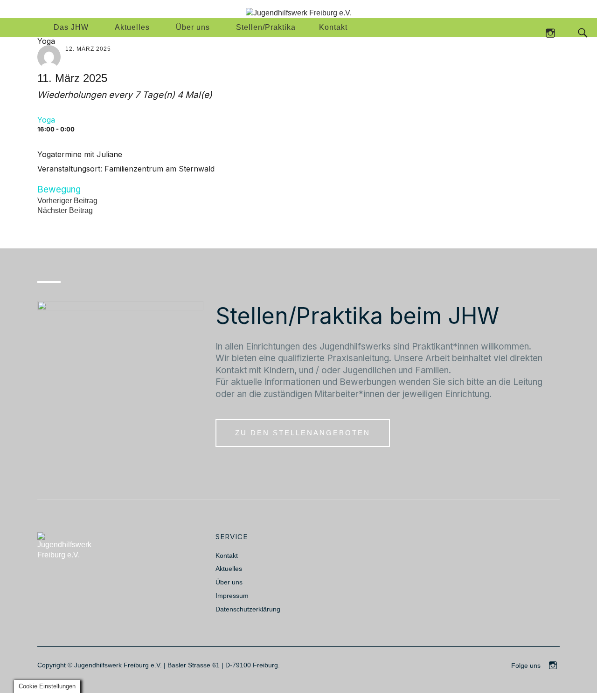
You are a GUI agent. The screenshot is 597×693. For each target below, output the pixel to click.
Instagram (550, 32)
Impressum (232, 595)
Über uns (193, 27)
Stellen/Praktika (266, 27)
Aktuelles (132, 27)
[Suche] (563, 32)
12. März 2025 (88, 49)
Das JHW (71, 27)
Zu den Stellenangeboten (302, 433)
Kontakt (333, 27)
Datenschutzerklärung (247, 609)
